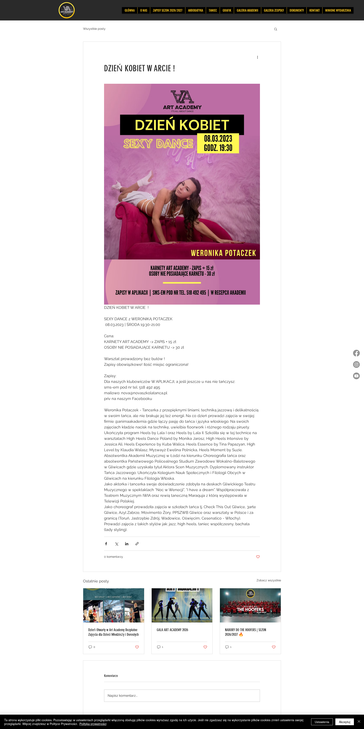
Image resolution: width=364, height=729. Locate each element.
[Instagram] (356, 364)
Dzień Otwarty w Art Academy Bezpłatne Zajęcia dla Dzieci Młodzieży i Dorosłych (113, 632)
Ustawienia (322, 722)
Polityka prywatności (92, 724)
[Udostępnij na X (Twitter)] (116, 544)
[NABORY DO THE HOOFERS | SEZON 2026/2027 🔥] (250, 605)
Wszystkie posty (94, 28)
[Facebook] (356, 353)
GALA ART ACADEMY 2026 (172, 630)
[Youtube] (356, 376)
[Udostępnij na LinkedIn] (127, 544)
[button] (276, 29)
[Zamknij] (358, 722)
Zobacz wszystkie (269, 580)
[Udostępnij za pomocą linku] (137, 544)
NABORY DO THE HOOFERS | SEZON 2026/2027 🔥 (245, 632)
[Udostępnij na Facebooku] (106, 544)
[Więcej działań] (257, 56)
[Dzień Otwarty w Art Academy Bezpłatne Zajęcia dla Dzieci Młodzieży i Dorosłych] (113, 605)
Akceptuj (344, 722)
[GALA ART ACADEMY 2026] (182, 605)
